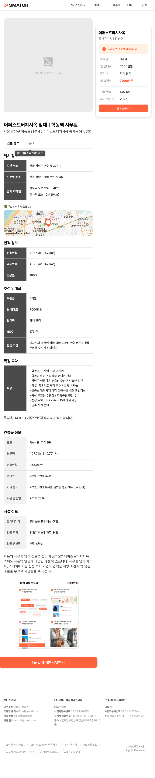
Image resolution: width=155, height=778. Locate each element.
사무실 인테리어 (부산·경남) (20, 752)
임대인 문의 (71, 744)
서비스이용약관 (72, 752)
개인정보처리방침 (49, 752)
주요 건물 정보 (90, 744)
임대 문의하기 (123, 108)
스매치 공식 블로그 (15, 744)
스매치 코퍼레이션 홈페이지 (45, 744)
